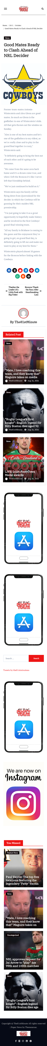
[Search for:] (16, 658)
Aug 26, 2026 (33, 380)
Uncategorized (13, 935)
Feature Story (12, 852)
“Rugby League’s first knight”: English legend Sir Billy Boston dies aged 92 (23, 422)
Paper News (16, 1027)
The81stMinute (26, 322)
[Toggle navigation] (5, 8)
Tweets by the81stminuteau (16, 670)
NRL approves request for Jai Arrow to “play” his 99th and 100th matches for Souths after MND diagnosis (23, 966)
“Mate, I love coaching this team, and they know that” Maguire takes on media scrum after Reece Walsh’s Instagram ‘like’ (23, 377)
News (7, 38)
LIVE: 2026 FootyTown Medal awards (20, 473)
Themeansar (31, 1027)
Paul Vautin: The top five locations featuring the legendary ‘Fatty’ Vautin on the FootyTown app (22, 882)
